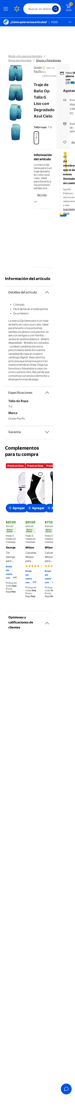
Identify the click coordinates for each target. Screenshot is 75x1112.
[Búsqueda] (55, 8)
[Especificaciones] (47, 392)
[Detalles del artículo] (47, 292)
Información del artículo (27, 278)
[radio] (36, 137)
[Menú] (6, 8)
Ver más (42, 194)
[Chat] (66, 1089)
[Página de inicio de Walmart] (16, 8)
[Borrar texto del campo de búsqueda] (50, 8)
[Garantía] (47, 432)
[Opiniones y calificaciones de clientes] (47, 621)
